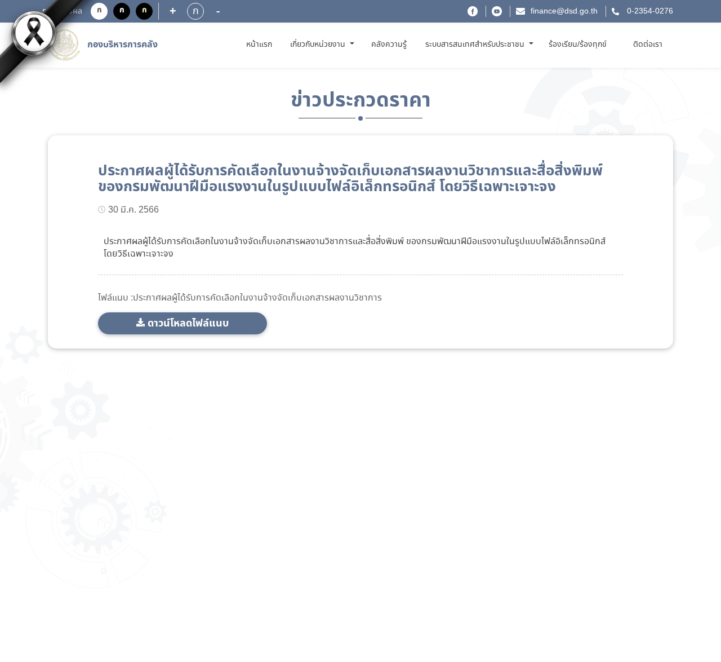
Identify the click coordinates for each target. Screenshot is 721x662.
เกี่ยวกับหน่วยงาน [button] (319, 44)
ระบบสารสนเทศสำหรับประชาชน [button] (476, 44)
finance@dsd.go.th (564, 11)
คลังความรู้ (389, 44)
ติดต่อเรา (647, 44)
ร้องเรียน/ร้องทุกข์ (578, 44)
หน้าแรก (261, 44)
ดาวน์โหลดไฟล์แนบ (188, 323)
